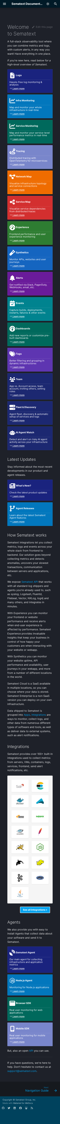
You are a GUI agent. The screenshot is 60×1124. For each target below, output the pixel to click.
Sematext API (29, 581)
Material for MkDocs (23, 1103)
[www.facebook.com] (21, 1109)
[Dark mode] (48, 4)
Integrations (39, 714)
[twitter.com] (10, 1109)
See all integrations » (35, 909)
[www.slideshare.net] (27, 1109)
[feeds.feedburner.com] (33, 1109)
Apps (27, 714)
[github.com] (4, 1109)
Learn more (18, 88)
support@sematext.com (21, 1071)
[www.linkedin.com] (16, 1109)
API (31, 1050)
